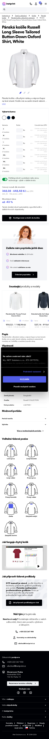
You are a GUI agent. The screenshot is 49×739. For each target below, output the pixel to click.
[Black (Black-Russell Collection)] (13, 118)
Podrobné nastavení (32, 372)
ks (24, 130)
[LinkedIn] (30, 692)
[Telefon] (30, 4)
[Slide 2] (24, 93)
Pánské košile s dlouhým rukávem (23, 18)
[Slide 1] (20, 93)
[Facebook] (18, 692)
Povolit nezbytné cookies (25, 387)
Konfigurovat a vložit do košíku (26, 218)
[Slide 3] (29, 93)
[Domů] (10, 4)
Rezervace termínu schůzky (21, 683)
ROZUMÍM (24, 379)
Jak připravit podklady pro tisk (26, 602)
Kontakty (9, 723)
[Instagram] (24, 692)
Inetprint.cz (6, 16)
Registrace (31, 723)
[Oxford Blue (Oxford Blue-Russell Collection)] (9, 118)
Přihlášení (20, 723)
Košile (34, 16)
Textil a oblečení (21, 16)
